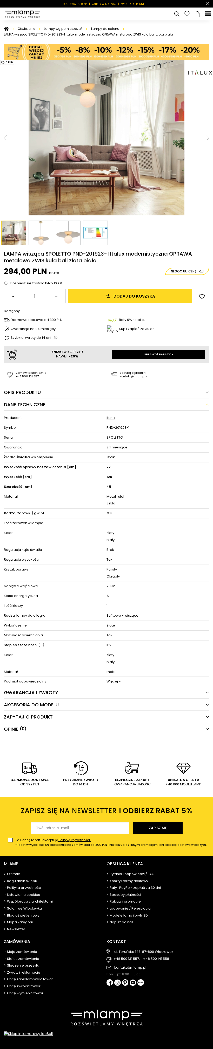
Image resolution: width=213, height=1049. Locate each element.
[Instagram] (117, 983)
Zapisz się (158, 827)
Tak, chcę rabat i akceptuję (111, 842)
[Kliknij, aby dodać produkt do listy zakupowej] (202, 296)
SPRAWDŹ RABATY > (158, 354)
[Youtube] (133, 983)
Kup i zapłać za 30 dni (137, 328)
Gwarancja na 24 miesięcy (33, 329)
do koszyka (134, 296)
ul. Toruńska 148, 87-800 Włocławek (144, 952)
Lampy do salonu (105, 28)
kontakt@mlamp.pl (133, 376)
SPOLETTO (114, 437)
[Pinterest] (125, 983)
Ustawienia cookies (23, 895)
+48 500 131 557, (127, 959)
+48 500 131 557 (27, 376)
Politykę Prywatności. (74, 840)
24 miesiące (117, 447)
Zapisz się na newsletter (106, 810)
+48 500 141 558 (156, 959)
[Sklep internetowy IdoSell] (106, 1033)
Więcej (112, 681)
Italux (110, 418)
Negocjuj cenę (183, 271)
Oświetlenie (26, 28)
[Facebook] (109, 983)
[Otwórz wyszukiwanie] (176, 14)
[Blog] (140, 983)
